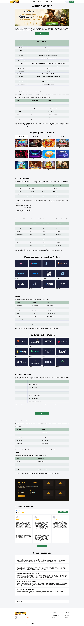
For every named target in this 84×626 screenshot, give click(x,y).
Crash (48, 136)
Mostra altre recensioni (42, 545)
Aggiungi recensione (63, 511)
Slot (61, 136)
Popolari (20, 136)
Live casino (34, 136)
